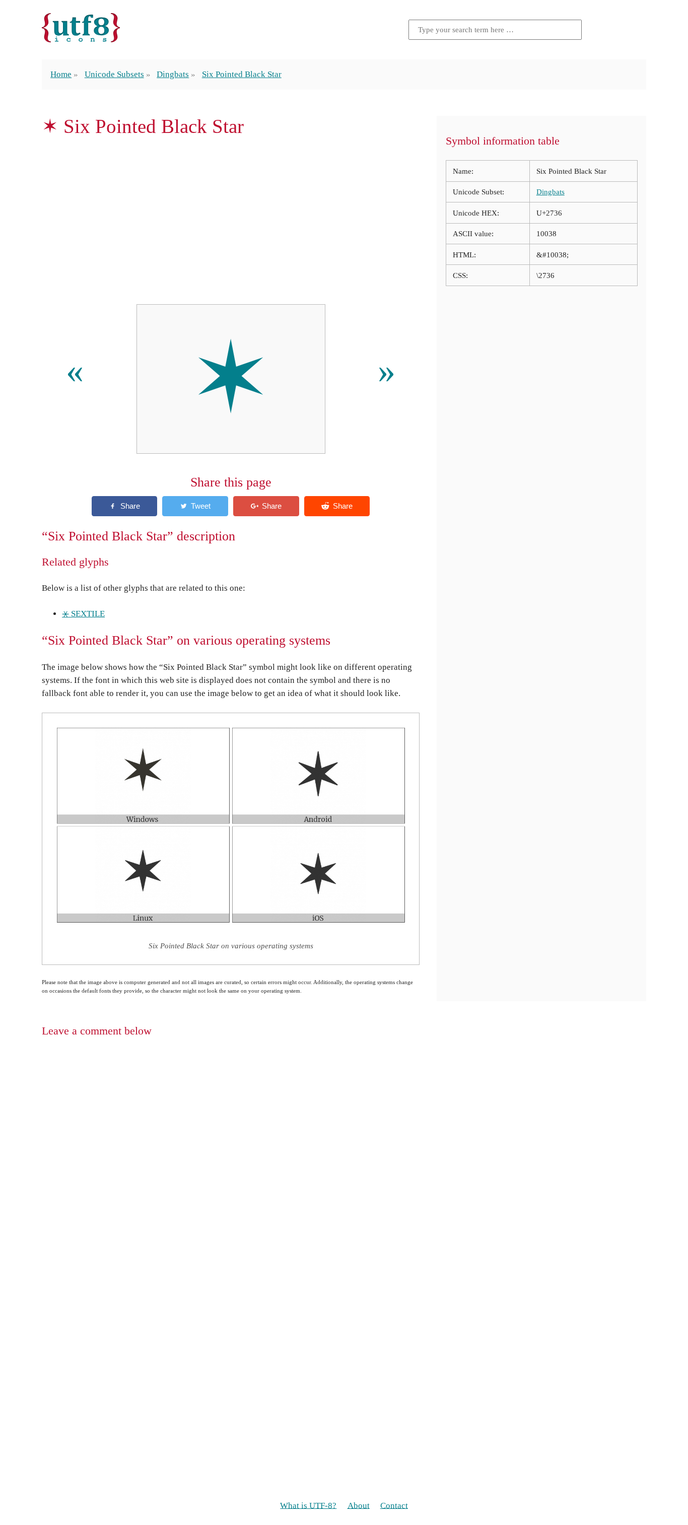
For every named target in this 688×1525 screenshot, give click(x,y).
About (359, 1505)
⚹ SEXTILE (83, 613)
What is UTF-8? (308, 1505)
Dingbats (173, 74)
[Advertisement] (231, 221)
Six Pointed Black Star (242, 74)
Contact (394, 1505)
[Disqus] (344, 1176)
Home (61, 74)
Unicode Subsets (114, 74)
